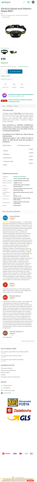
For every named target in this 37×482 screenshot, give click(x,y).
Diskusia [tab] (16, 106)
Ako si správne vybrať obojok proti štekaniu (12, 359)
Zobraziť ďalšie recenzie (27, 341)
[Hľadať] (24, 2)
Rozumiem (30, 480)
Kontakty (3, 375)
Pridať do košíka (16, 71)
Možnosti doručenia (23, 66)
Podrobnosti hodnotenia (21, 15)
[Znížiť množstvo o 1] (7, 72)
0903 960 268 (6, 388)
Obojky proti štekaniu (19, 176)
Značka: (6, 17)
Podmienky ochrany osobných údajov (10, 377)
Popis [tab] (3, 106)
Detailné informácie (6, 79)
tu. (25, 480)
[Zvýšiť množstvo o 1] (7, 71)
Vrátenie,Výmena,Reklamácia (8, 370)
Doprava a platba (5, 372)
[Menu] (33, 2)
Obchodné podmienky (6, 368)
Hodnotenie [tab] (9, 106)
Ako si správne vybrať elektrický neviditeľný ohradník (14, 352)
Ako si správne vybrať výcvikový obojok (11, 356)
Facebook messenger (9, 390)
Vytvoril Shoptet (19, 477)
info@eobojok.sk (7, 385)
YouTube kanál (7, 393)
